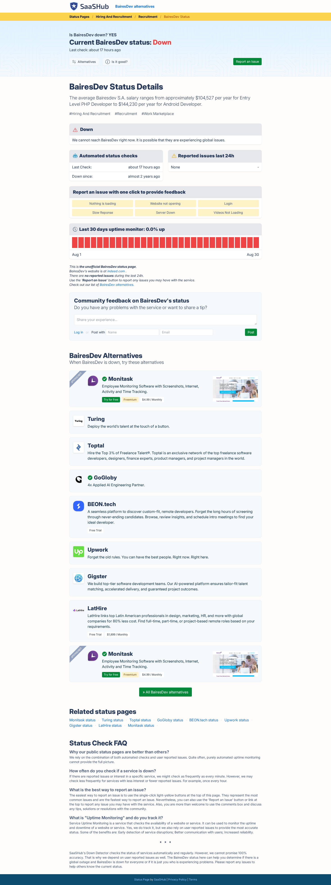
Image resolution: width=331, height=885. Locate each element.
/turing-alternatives (89, 413)
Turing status (112, 720)
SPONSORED (76, 377)
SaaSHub (160, 879)
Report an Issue (247, 61)
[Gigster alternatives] (78, 578)
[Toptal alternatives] (78, 447)
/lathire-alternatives (89, 603)
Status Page (142, 879)
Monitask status (82, 720)
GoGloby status (170, 720)
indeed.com (116, 271)
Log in (79, 332)
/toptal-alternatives (89, 440)
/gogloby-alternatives (91, 472)
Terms (193, 879)
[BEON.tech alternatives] (78, 506)
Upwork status (236, 720)
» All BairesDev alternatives (165, 692)
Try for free (111, 399)
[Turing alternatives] (78, 420)
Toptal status (140, 720)
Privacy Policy (177, 879)
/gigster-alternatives (90, 571)
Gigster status (80, 725)
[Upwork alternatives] (78, 551)
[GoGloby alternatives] (78, 479)
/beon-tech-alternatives (93, 499)
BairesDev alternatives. (117, 285)
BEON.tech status (203, 720)
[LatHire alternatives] (78, 610)
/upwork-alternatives (90, 544)
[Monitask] (93, 380)
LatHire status (110, 725)
